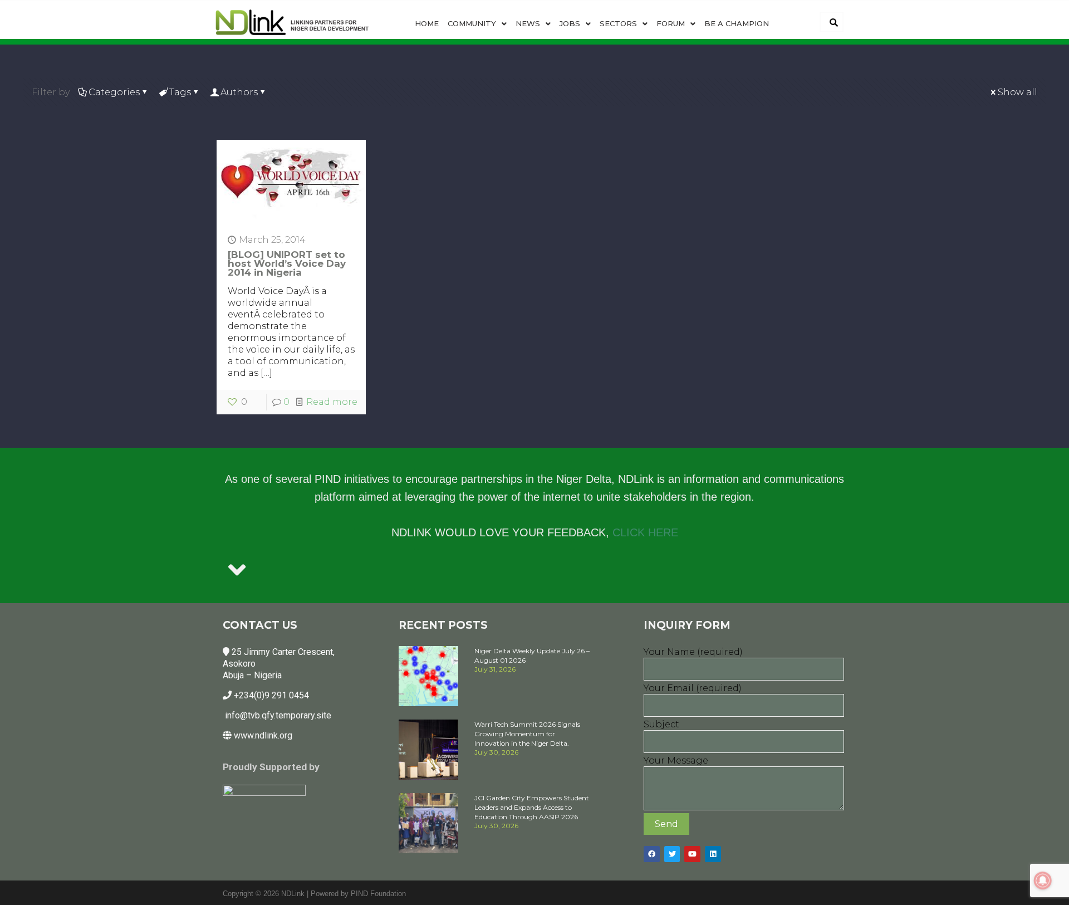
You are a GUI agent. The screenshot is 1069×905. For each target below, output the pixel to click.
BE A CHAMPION (736, 23)
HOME (427, 23)
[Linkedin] (713, 854)
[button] (477, 23)
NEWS (528, 23)
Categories (114, 92)
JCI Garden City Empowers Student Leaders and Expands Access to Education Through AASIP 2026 (531, 807)
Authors (239, 92)
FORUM (670, 23)
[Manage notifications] (1043, 880)
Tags (180, 92)
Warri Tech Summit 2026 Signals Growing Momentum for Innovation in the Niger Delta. (527, 733)
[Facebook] (652, 854)
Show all (1017, 92)
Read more (331, 402)
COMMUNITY (472, 23)
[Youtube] (692, 854)
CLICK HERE (645, 532)
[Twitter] (672, 854)
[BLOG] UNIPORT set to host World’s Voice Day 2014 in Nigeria (287, 263)
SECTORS (618, 23)
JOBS (570, 23)
